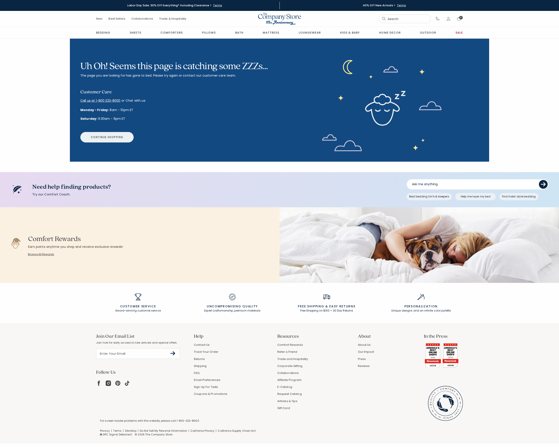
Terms (217, 5)
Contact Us (202, 345)
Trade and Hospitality (292, 359)
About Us (364, 345)
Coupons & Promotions (211, 394)
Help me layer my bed (475, 196)
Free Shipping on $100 (315, 310)
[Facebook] (98, 383)
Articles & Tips (287, 401)
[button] (437, 19)
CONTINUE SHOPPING (107, 137)
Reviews (364, 366)
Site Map (130, 431)
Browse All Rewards (41, 254)
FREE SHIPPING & (313, 306)
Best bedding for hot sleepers (429, 196)
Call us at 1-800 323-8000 (100, 100)
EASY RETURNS (342, 306)
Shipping (200, 366)
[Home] (279, 19)
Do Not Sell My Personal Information (163, 431)
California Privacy (202, 431)
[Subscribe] (172, 353)
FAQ (197, 373)
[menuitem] (103, 32)
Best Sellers (117, 19)
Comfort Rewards (290, 345)
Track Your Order (206, 352)
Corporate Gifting (289, 366)
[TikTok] (127, 383)
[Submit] (543, 184)
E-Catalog (284, 387)
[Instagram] (108, 383)
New (99, 19)
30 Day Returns (343, 310)
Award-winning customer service (138, 310)
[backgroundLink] (175, 5)
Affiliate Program (289, 380)
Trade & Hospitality (172, 19)
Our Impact (366, 352)
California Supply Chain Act (236, 431)
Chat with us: (136, 101)
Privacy (105, 431)
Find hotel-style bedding (519, 196)
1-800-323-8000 (187, 421)
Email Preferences (207, 380)
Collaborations (142, 19)
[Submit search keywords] (384, 18)
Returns (199, 359)
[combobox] (404, 19)
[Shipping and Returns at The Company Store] (326, 299)
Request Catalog (289, 394)
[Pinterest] (117, 383)
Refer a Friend (287, 352)
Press (362, 359)
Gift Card (283, 408)
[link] (271, 32)
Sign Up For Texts (206, 387)
